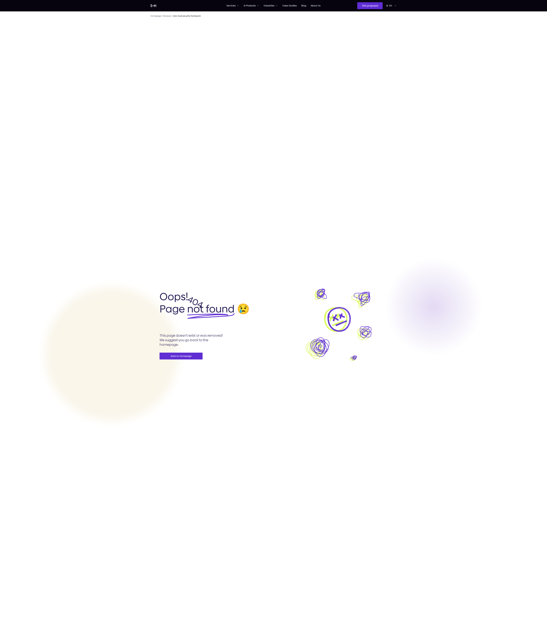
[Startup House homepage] (188, 6)
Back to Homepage (181, 356)
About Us (316, 5)
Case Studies (289, 5)
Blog (303, 5)
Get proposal (370, 5)
